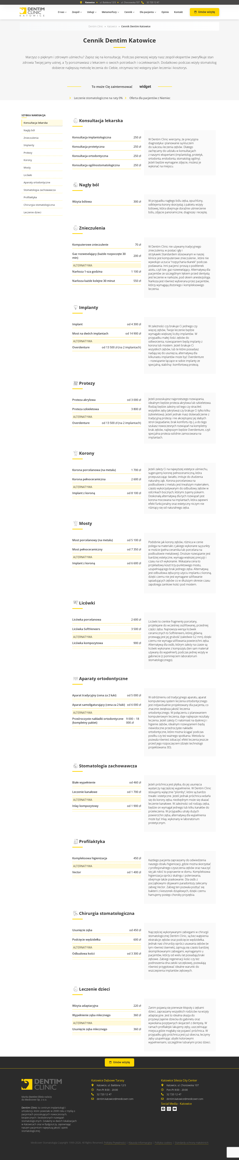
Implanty (29, 145)
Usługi (90, 12)
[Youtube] (175, 1109)
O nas (61, 12)
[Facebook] (163, 1109)
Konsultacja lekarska (36, 122)
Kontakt (178, 12)
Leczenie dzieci (32, 212)
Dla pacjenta (147, 12)
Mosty (27, 167)
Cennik (128, 12)
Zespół (75, 12)
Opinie (165, 12)
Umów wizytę (206, 12)
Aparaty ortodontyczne (37, 182)
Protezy (28, 152)
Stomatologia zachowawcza (40, 190)
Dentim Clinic (96, 26)
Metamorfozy (109, 12)
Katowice (112, 26)
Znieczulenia (31, 137)
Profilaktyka (30, 197)
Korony (28, 160)
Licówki (28, 175)
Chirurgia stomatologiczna (39, 204)
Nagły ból (29, 130)
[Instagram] (169, 1109)
